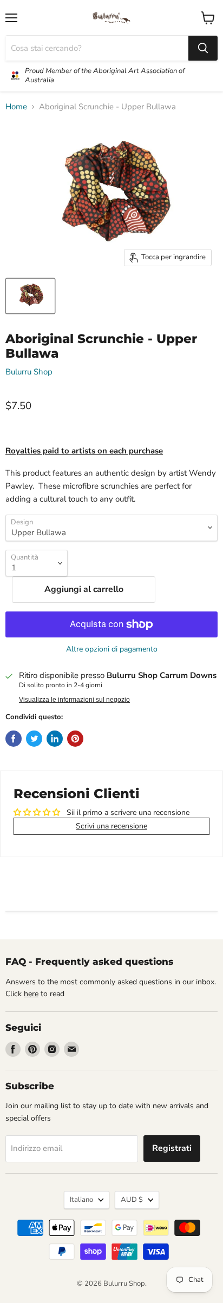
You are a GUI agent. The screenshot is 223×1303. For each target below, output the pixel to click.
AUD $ (132, 1200)
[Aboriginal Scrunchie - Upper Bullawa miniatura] (30, 296)
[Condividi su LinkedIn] (55, 739)
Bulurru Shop (29, 371)
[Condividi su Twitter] (34, 739)
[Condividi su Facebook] (13, 739)
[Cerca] (203, 48)
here (31, 994)
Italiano (81, 1200)
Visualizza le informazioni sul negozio (74, 699)
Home (16, 106)
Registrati (172, 1148)
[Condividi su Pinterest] (75, 739)
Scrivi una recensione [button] (111, 826)
